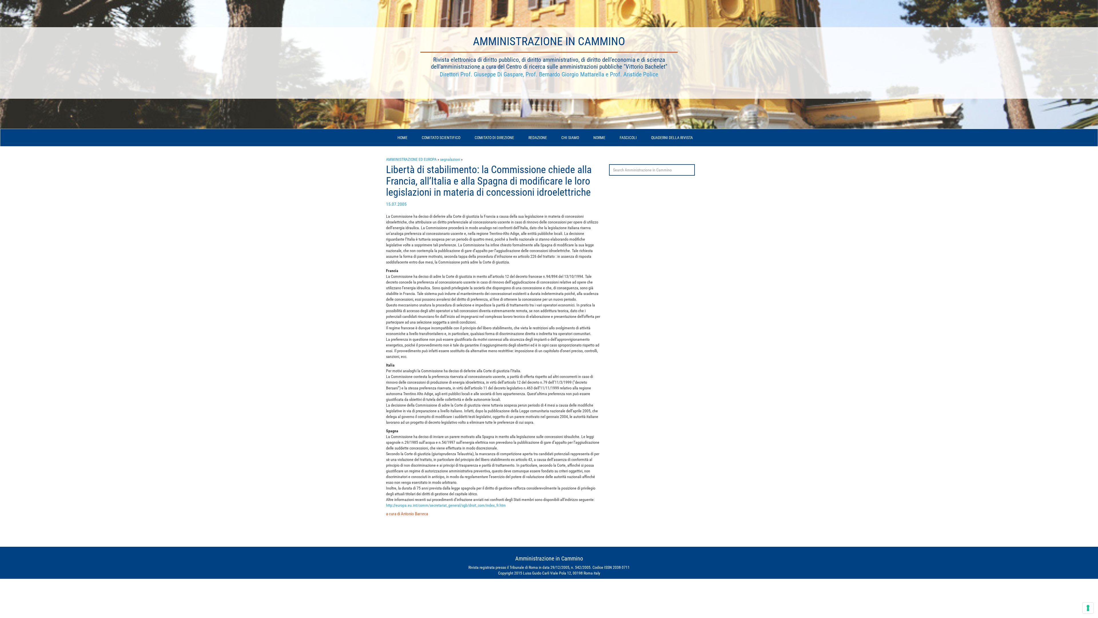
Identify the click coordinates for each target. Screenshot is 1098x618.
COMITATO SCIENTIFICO (441, 137)
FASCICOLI (628, 137)
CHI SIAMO (570, 137)
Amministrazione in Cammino (549, 41)
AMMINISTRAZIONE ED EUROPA (411, 159)
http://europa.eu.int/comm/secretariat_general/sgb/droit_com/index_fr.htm (446, 505)
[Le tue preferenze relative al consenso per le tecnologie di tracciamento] (1088, 608)
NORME (599, 137)
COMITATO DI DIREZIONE (494, 137)
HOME (402, 137)
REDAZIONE (537, 137)
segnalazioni (450, 159)
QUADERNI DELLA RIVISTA (672, 137)
